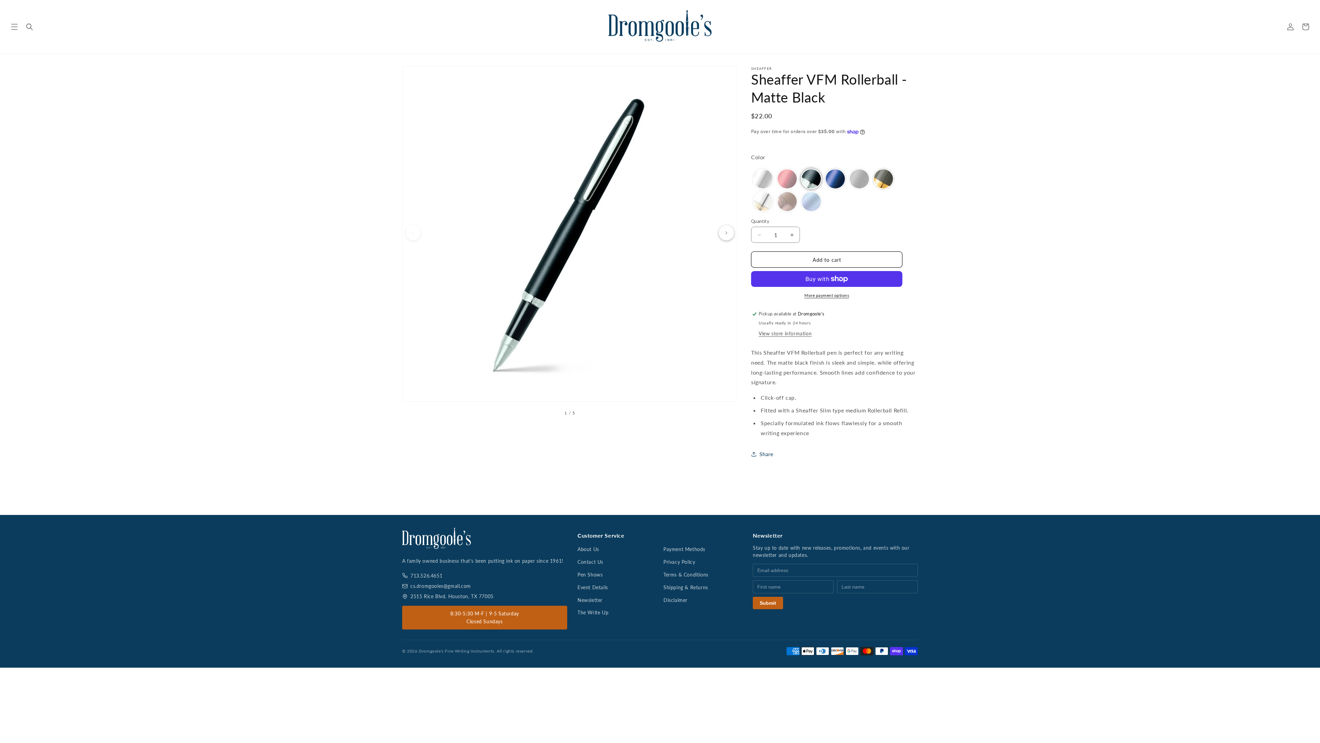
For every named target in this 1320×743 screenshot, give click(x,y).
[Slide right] (726, 232)
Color (758, 157)
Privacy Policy (679, 562)
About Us (588, 549)
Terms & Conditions (685, 575)
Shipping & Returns (685, 587)
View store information (785, 333)
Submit (768, 603)
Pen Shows (590, 575)
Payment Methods (684, 549)
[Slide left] (413, 232)
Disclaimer (675, 600)
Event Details (593, 587)
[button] (14, 26)
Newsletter (590, 600)
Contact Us (590, 562)
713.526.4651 (426, 576)
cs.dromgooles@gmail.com (440, 586)
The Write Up (593, 612)
